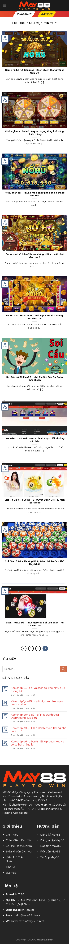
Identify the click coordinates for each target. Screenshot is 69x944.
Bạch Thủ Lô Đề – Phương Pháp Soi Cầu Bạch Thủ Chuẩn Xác (35, 624)
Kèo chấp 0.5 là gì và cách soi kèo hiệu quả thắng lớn (38, 689)
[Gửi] (63, 669)
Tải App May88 (49, 857)
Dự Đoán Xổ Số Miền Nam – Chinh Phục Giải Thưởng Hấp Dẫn (34, 440)
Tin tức (10, 867)
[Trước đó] (23, 648)
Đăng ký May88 (50, 834)
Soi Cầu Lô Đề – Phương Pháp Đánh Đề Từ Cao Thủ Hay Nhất (34, 562)
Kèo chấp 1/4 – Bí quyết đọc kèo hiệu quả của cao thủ (37, 703)
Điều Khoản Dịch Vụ (19, 851)
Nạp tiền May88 (50, 845)
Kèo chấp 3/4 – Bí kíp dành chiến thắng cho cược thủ (38, 730)
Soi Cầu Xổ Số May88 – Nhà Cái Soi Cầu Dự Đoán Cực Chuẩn (34, 378)
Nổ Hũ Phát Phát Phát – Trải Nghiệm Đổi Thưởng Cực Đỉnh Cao (34, 317)
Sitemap (11, 872)
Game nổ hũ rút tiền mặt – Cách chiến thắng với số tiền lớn (34, 71)
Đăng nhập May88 (52, 840)
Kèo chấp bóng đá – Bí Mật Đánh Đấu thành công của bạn (35, 716)
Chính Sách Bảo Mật (19, 840)
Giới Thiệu (12, 834)
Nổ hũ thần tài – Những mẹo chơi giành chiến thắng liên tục (34, 194)
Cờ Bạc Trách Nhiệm (19, 845)
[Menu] (4, 5)
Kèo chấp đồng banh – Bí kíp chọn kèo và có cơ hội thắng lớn (37, 743)
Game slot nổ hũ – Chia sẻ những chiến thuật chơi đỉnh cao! (34, 255)
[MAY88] (34, 5)
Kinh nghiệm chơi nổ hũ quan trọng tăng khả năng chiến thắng (34, 133)
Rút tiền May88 (50, 851)
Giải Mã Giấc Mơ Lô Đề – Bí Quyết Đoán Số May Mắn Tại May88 (34, 501)
